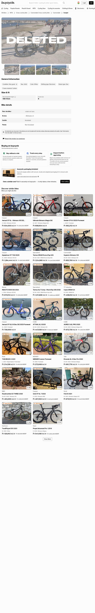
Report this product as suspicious (15, 139)
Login (84, 3)
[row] (7, 195)
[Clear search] (64, 3)
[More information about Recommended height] (15, 97)
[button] (9, 226)
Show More (47, 439)
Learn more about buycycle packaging (27, 176)
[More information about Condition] (16, 84)
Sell (91, 3)
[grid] (7, 195)
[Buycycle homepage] (7, 2)
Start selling (65, 181)
